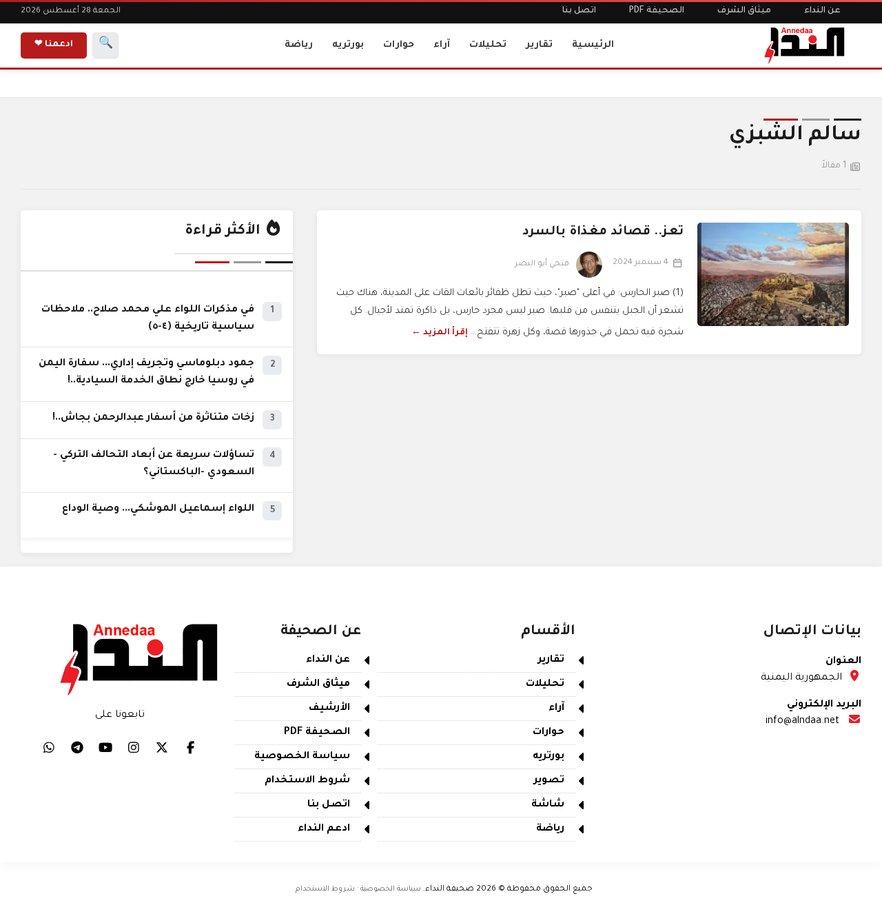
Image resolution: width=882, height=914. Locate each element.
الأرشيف (329, 708)
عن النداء (822, 11)
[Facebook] (190, 747)
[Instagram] (133, 747)
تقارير (539, 45)
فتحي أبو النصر (542, 264)
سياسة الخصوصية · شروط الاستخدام (358, 889)
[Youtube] (105, 747)
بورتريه (348, 45)
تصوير (549, 780)
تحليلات (487, 45)
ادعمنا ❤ (53, 45)
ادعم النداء (324, 829)
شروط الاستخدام (307, 780)
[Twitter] (162, 747)
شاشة (547, 805)
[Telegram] (77, 747)
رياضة (299, 45)
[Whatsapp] (49, 747)
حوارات (398, 45)
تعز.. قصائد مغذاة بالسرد (603, 232)
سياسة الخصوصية (302, 756)
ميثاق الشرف (744, 11)
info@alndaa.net (802, 721)
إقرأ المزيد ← (439, 333)
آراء (441, 45)
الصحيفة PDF (656, 11)
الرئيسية (593, 45)
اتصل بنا (579, 11)
